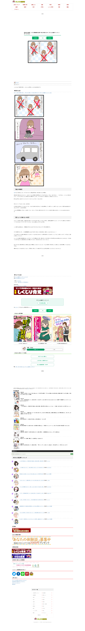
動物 (68, 7)
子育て (50, 4)
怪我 (21, 366)
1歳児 (67, 4)
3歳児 (25, 7)
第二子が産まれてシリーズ (19, 278)
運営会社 (13, 584)
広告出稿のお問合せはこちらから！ (18, 581)
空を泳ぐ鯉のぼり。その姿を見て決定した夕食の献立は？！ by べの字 (33, 419)
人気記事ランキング (36, 592)
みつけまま (49, 467)
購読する (15, 451)
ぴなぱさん (19, 280)
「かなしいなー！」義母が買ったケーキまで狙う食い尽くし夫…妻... (31, 480)
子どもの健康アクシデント (30, 366)
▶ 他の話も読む (42, 303)
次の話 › (49, 310)
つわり (44, 597)
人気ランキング (16, 4)
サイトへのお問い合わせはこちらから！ (19, 580)
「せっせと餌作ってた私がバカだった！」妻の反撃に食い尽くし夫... (31, 512)
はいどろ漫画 (48, 473)
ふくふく (48, 461)
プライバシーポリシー (16, 582)
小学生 (42, 7)
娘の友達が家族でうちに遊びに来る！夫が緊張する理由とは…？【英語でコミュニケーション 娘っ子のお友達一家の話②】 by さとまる (44, 425)
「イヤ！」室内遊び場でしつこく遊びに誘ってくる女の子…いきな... (31, 493)
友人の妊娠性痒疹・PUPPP (42, 343)
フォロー (16, 307)
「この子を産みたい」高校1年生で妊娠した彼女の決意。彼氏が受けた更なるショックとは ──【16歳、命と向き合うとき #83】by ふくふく (45, 406)
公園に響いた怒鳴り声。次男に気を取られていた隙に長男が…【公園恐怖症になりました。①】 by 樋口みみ (39, 432)
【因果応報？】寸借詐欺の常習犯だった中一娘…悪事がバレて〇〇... (31, 506)
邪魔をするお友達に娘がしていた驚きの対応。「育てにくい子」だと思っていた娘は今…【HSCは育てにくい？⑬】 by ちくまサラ (43, 444)
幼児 (33, 7)
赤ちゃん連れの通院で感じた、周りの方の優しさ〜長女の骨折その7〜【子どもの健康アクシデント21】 (33, 92)
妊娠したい (33, 4)
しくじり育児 (50, 7)
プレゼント (16, 9)
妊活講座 (44, 592)
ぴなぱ (17, 82)
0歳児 (59, 4)
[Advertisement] (42, 21)
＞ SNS (54, 349)
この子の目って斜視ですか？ (22, 343)
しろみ (48, 480)
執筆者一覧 (25, 4)
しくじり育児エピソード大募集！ (21, 286)
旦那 (59, 7)
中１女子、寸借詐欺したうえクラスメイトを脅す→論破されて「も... (31, 519)
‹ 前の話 (35, 310)
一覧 (42, 310)
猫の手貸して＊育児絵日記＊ (23, 282)
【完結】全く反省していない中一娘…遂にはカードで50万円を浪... (31, 473)
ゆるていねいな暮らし (42, 356)
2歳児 (16, 7)
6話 (14, 192)
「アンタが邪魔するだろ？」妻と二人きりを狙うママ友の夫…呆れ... (31, 486)
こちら (28, 388)
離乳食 (34, 606)
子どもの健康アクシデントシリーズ (21, 277)
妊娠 (42, 4)
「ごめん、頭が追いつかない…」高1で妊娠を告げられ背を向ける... (31, 499)
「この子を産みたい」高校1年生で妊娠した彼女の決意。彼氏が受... (31, 461)
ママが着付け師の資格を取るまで (62, 343)
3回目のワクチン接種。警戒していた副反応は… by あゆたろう (31, 438)
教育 (33, 608)
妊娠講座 (34, 595)
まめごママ (49, 493)
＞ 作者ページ (35, 349)
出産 (33, 599)
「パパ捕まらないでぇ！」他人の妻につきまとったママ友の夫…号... (31, 467)
